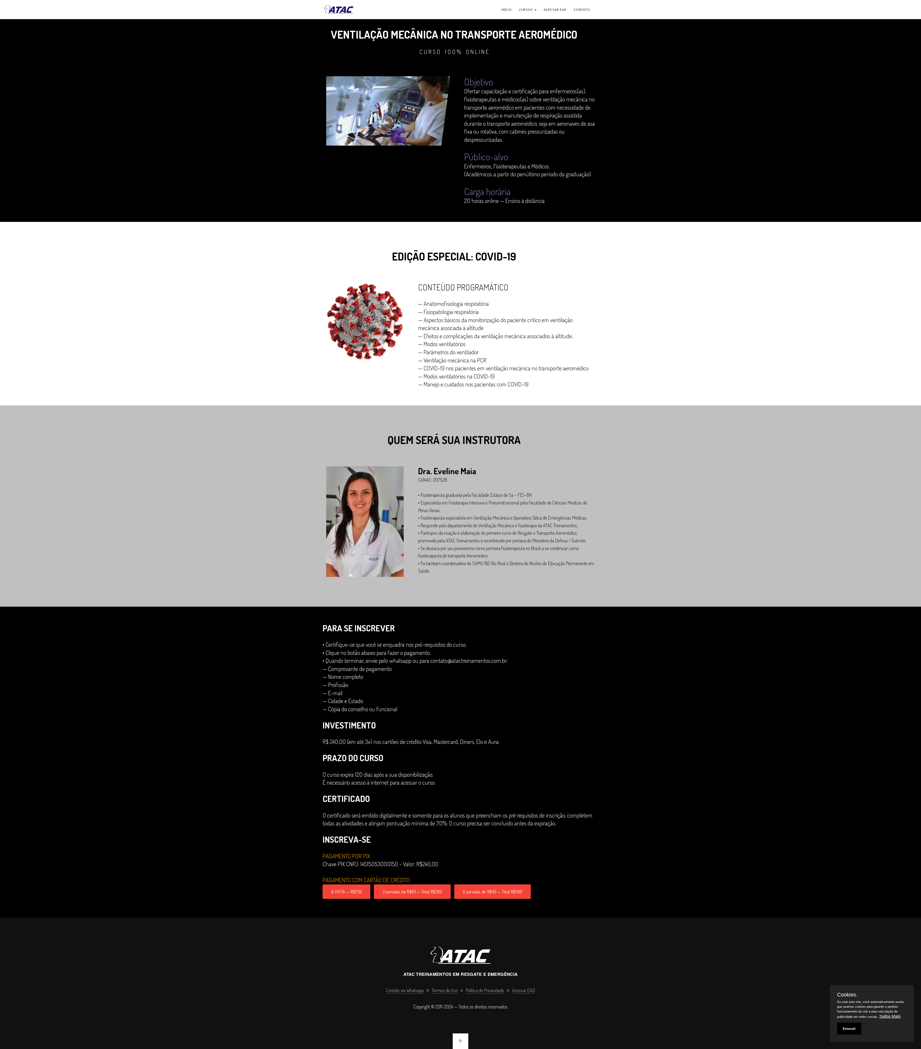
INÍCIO (506, 9)
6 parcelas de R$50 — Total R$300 (492, 891)
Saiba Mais (890, 1016)
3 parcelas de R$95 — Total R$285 (412, 891)
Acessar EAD (555, 9)
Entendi (849, 1029)
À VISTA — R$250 (346, 891)
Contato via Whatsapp (405, 990)
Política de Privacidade (485, 990)
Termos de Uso (445, 990)
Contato (582, 9)
